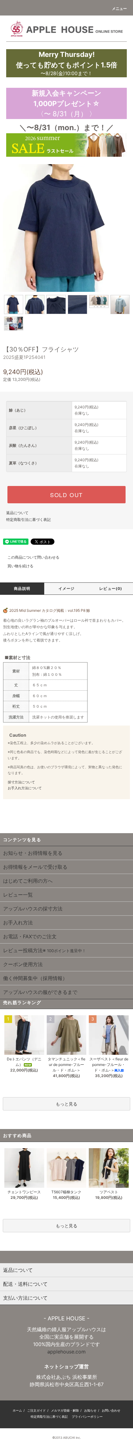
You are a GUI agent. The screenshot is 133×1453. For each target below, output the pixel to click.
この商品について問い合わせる (33, 557)
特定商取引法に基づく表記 (28, 519)
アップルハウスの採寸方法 (32, 908)
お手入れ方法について (25, 788)
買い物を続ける (20, 566)
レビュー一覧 (18, 895)
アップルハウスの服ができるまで (40, 992)
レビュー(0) (110, 588)
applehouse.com (66, 1352)
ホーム (17, 1410)
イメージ (66, 588)
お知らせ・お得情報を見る (32, 853)
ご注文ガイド (36, 1410)
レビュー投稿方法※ (44, 950)
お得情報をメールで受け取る (35, 867)
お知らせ (90, 1410)
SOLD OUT (66, 495)
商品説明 (22, 588)
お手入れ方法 (18, 922)
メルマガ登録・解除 (65, 1410)
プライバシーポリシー (87, 1416)
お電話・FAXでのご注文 (30, 936)
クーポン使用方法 (23, 964)
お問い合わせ (111, 1410)
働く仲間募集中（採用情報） (35, 978)
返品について (17, 512)
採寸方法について (21, 782)
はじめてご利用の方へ (28, 881)
